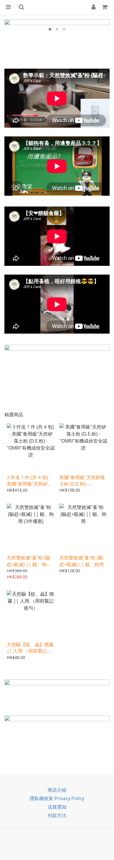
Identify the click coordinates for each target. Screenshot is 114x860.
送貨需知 (57, 807)
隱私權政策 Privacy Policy (57, 798)
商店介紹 (57, 790)
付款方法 (57, 815)
